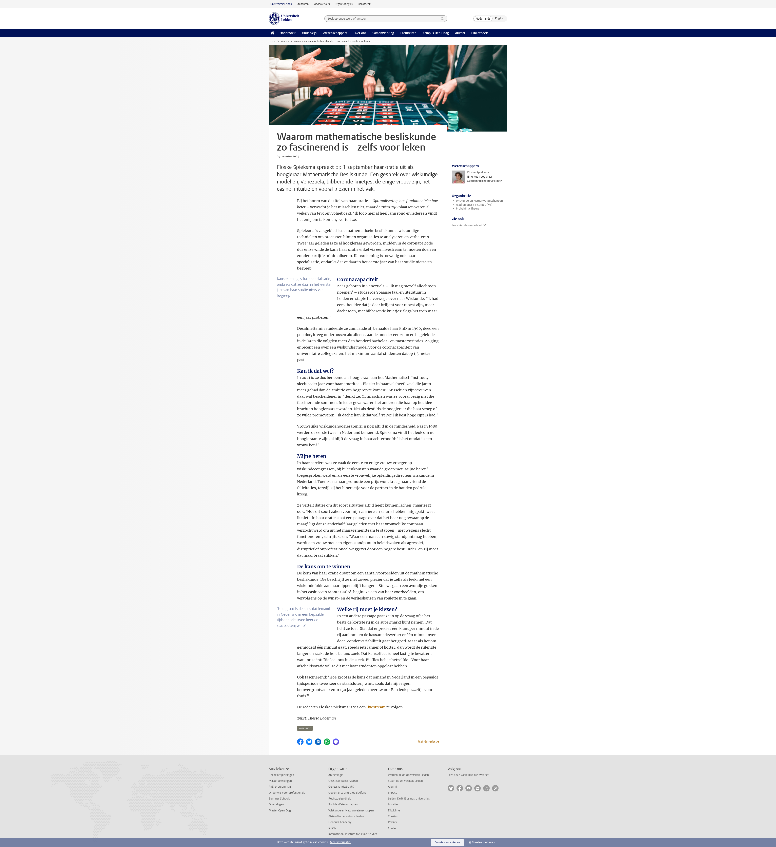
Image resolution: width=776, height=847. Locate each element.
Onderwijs (309, 33)
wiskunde (305, 728)
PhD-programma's (280, 787)
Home (272, 41)
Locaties (393, 804)
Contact (393, 828)
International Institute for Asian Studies (352, 834)
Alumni (460, 33)
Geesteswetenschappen (343, 781)
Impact (392, 793)
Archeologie (335, 775)
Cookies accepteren (447, 842)
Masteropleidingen (280, 781)
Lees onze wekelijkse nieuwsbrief (468, 775)
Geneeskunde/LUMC (341, 787)
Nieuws (284, 41)
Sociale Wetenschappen (343, 804)
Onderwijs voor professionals (287, 793)
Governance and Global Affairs (347, 793)
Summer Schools (279, 799)
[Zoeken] (442, 18)
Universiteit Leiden (281, 4)
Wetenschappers (335, 33)
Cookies (392, 816)
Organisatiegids (344, 4)
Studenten (303, 4)
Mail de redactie (428, 742)
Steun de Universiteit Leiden (405, 781)
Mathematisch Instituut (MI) (474, 205)
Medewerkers (321, 4)
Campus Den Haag (436, 33)
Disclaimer (394, 810)
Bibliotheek (364, 4)
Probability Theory (467, 209)
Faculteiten (408, 33)
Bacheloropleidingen (281, 775)
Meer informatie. (340, 842)
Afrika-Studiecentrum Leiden (346, 816)
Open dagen (276, 804)
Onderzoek (288, 33)
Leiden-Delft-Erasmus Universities (409, 799)
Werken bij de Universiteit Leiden (408, 775)
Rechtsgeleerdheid (339, 799)
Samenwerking (383, 33)
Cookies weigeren (483, 842)
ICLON (332, 828)
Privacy (392, 822)
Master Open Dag (280, 810)
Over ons (359, 33)
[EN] (499, 18)
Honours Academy (339, 822)
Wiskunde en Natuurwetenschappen (479, 201)
